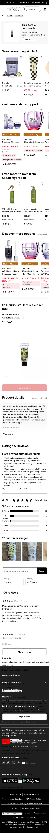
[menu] (3, 9)
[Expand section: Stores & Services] (24, 689)
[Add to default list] (20, 57)
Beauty (10, 15)
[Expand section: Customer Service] (24, 675)
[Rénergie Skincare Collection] (12, 120)
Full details (28, 39)
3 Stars (5, 521)
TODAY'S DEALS (9, 3)
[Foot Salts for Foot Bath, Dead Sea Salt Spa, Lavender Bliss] (12, 67)
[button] (24, 353)
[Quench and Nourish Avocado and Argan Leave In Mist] (12, 194)
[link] (12, 87)
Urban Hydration (29, 32)
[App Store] (10, 780)
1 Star (5, 531)
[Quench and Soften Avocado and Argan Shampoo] (34, 194)
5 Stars (5, 511)
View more (8, 434)
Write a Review (41, 500)
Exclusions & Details (20, 746)
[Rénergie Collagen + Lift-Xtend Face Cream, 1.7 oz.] (34, 120)
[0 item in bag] (45, 9)
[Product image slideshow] (24, 353)
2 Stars (5, 526)
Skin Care (19, 15)
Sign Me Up (24, 716)
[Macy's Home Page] (14, 9)
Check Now (33, 746)
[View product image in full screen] (6, 377)
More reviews (24, 652)
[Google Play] (31, 780)
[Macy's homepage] (3, 15)
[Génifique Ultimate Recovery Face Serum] (11, 251)
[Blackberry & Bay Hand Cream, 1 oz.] (34, 67)
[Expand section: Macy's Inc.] (24, 696)
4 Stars (5, 516)
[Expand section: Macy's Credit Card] (24, 682)
